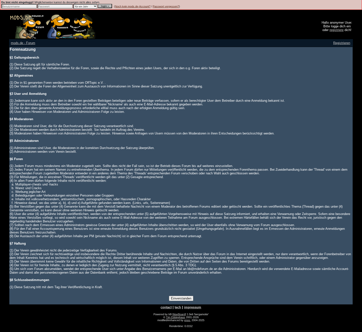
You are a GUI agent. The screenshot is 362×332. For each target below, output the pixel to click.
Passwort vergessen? (166, 6)
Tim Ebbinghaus (175, 317)
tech (178, 307)
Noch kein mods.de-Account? (132, 6)
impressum (192, 307)
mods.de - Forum (23, 43)
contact (166, 307)
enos (187, 320)
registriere (336, 30)
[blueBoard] (179, 314)
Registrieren (341, 43)
